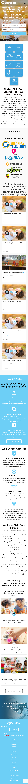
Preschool (14, 676)
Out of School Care (13, 246)
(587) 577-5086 (14, 778)
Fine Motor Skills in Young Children (14, 650)
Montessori (14, 746)
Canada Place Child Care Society (13, 272)
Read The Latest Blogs (12, 691)
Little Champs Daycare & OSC (12, 213)
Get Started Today (12, 441)
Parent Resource (14, 618)
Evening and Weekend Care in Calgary (14, 620)
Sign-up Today (14, 711)
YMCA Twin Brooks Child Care (12, 302)
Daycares (11, 216)
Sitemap (19, 733)
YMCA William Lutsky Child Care (12, 360)
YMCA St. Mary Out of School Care (13, 243)
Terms (23, 733)
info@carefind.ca (14, 780)
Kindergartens (14, 744)
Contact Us (14, 729)
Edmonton (6, 221)
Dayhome (14, 751)
